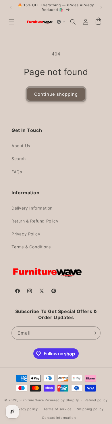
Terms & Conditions (31, 246)
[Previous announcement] (10, 7)
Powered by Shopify (62, 400)
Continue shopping (56, 94)
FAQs (16, 171)
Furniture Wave (32, 400)
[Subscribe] (94, 333)
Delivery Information (32, 208)
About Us (20, 145)
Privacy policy (26, 409)
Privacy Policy (25, 233)
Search (18, 158)
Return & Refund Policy (34, 220)
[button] (11, 22)
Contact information (59, 418)
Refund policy (96, 400)
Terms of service (57, 409)
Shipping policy (90, 409)
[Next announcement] (101, 7)
